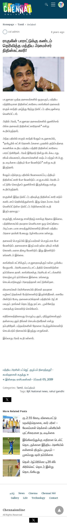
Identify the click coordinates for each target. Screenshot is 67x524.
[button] (7, 399)
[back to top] (59, 510)
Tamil (21, 24)
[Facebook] (5, 348)
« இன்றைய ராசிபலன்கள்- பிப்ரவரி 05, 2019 (28, 379)
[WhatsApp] (16, 348)
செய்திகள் (31, 24)
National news (39, 391)
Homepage (8, 24)
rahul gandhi (56, 391)
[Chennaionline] (17, 14)
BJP (28, 391)
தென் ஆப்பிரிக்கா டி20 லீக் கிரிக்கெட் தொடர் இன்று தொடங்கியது (39, 467)
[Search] (46, 4)
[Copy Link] (22, 348)
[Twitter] (11, 348)
